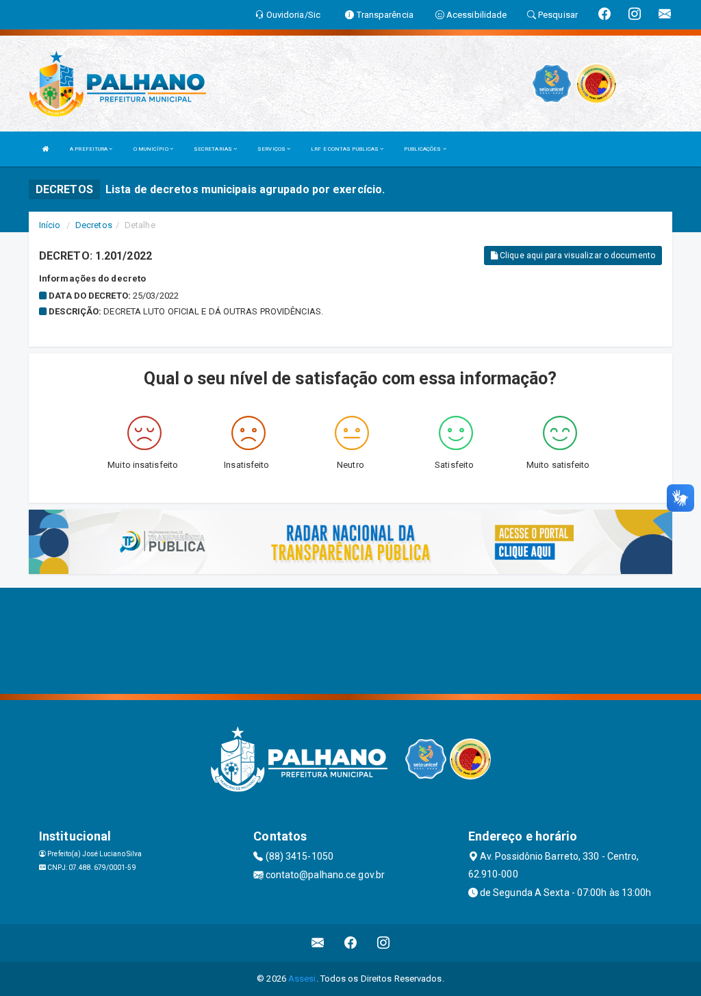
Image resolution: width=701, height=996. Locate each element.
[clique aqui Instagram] (384, 943)
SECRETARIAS (213, 149)
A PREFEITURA (89, 149)
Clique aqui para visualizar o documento (576, 255)
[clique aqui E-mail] (318, 943)
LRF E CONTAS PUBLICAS (345, 149)
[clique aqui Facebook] (351, 943)
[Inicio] (46, 149)
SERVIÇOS (272, 149)
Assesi (302, 978)
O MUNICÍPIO (151, 149)
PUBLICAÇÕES (423, 149)
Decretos (93, 225)
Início (50, 225)
